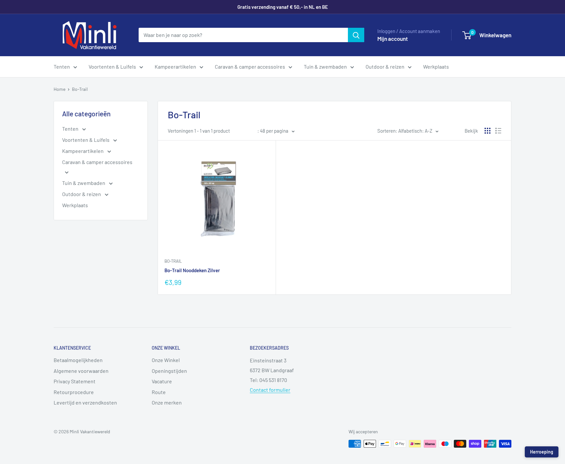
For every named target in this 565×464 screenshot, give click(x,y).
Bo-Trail (80, 89)
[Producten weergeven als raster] (487, 131)
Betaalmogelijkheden (78, 360)
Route (159, 392)
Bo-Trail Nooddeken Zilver (192, 270)
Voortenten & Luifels (112, 66)
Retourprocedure (74, 392)
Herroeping (541, 452)
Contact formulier (270, 390)
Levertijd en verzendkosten (85, 402)
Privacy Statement (74, 381)
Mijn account (392, 38)
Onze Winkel (166, 360)
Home (59, 89)
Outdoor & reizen (385, 66)
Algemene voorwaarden (81, 371)
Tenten (62, 66)
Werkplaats (436, 66)
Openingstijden (169, 371)
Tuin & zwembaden (325, 66)
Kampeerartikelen (175, 66)
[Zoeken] (356, 35)
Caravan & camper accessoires (250, 66)
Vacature (162, 381)
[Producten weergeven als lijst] (498, 131)
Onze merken (167, 402)
